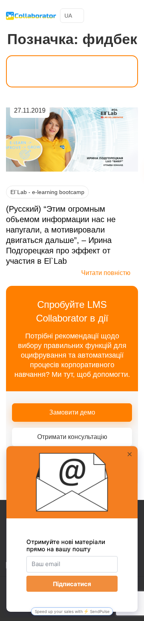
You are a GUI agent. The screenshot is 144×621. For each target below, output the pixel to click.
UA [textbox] (68, 15)
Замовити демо (72, 412)
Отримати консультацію (72, 436)
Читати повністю (105, 272)
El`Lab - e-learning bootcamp (47, 192)
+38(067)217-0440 (117, 15)
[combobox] (72, 15)
